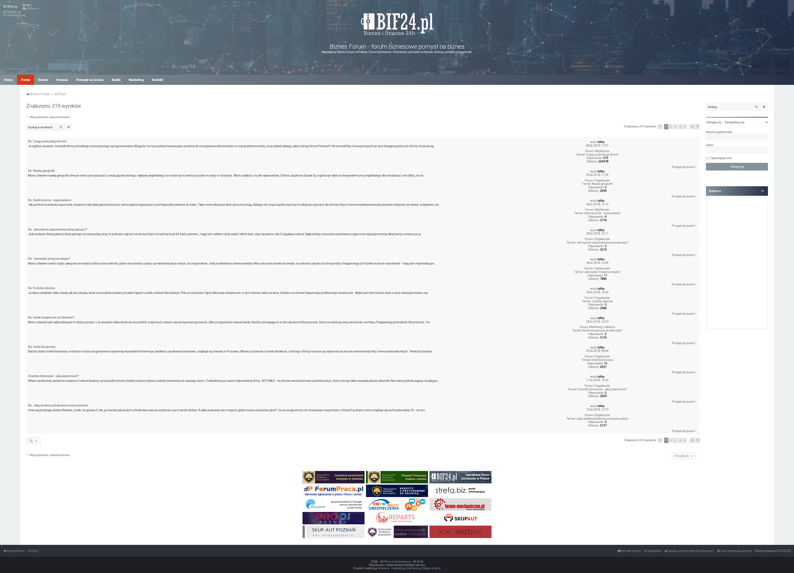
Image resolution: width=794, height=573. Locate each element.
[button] (659, 127)
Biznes (43, 80)
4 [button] (680, 126)
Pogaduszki (602, 180)
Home (8, 80)
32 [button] (692, 126)
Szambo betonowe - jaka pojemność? (602, 389)
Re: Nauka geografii (41, 170)
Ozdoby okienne (602, 301)
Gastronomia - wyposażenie (602, 213)
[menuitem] (27, 5)
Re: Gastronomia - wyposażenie (49, 200)
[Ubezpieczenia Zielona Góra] (397, 504)
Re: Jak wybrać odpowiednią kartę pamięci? (57, 229)
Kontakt (157, 80)
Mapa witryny (432, 568)
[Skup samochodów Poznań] (333, 532)
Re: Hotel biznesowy (41, 346)
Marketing (136, 80)
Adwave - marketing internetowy (399, 568)
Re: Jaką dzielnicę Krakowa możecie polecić (58, 405)
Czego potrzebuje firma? (602, 154)
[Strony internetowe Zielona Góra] (333, 504)
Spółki (116, 80)
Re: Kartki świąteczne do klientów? (51, 317)
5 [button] (684, 126)
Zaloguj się (713, 122)
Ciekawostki (602, 268)
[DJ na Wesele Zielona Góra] (333, 518)
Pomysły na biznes (89, 80)
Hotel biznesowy (602, 360)
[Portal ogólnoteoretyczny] (460, 491)
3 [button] (675, 126)
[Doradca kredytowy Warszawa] (397, 532)
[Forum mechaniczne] (460, 504)
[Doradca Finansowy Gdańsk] (333, 477)
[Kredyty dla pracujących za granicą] (397, 491)
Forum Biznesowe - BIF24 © (405, 561)
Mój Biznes (602, 151)
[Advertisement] (737, 263)
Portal (25, 80)
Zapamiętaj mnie (721, 158)
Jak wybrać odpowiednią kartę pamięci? (602, 242)
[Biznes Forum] (397, 23)
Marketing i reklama (602, 327)
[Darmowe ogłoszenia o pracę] (333, 491)
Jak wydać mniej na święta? (602, 272)
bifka (601, 142)
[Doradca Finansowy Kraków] (397, 477)
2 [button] (671, 126)
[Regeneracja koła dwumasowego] (397, 518)
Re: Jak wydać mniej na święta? (49, 258)
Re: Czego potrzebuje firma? (47, 141)
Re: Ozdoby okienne (41, 288)
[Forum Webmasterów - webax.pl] (460, 532)
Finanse (62, 80)
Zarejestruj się (735, 122)
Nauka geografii (602, 183)
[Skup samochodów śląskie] (460, 518)
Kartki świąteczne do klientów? (602, 330)
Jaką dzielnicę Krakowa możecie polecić (602, 418)
